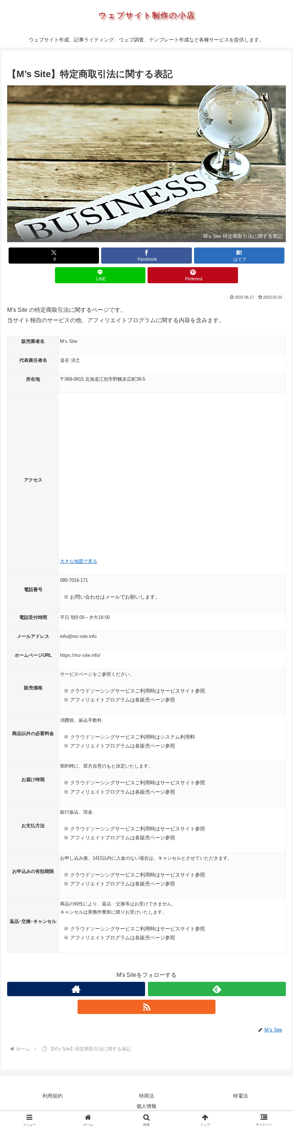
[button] (271, 947)
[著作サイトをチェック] (76, 989)
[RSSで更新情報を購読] (146, 1007)
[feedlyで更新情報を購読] (217, 989)
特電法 (240, 1096)
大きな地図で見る (78, 561)
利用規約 (53, 1096)
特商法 (146, 1096)
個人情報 (146, 1106)
